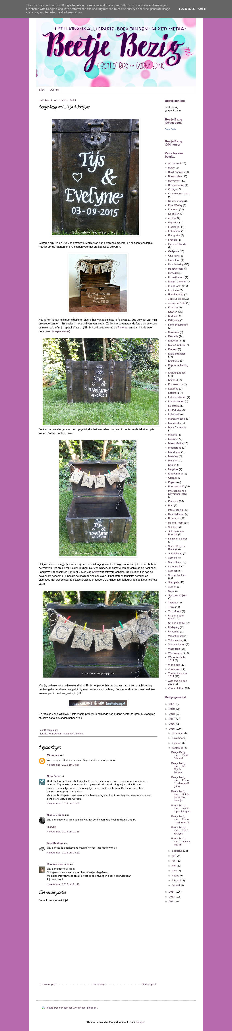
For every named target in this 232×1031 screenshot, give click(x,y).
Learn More (187, 8)
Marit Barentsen (177, 427)
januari (176, 885)
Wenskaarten (175, 653)
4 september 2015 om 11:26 (63, 831)
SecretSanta (175, 553)
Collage (172, 189)
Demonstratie (176, 200)
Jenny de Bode (176, 303)
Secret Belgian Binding (176, 548)
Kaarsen (173, 307)
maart (175, 875)
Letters (79, 733)
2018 (172, 713)
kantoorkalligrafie (178, 324)
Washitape (174, 648)
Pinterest (123, 327)
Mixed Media (175, 443)
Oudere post (149, 984)
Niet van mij (175, 473)
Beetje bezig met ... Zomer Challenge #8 (180, 819)
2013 (172, 896)
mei (174, 865)
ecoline (172, 218)
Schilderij (173, 527)
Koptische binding (178, 365)
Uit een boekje (176, 622)
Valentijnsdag (175, 640)
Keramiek (173, 332)
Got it (202, 8)
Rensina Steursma (58, 864)
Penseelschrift (176, 486)
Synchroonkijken (177, 595)
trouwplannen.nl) (60, 331)
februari (177, 880)
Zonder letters (176, 688)
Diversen (173, 209)
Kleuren (172, 349)
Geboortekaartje (177, 244)
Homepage (99, 984)
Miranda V (53, 755)
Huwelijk (173, 272)
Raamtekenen (176, 514)
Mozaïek (173, 456)
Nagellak (173, 469)
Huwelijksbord (176, 277)
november (178, 737)
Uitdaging (173, 627)
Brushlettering (176, 185)
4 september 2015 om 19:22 (63, 852)
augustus (177, 850)
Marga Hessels (176, 418)
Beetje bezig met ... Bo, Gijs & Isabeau (178, 768)
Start (41, 89)
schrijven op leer (177, 538)
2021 (172, 704)
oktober (176, 743)
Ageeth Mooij (55, 843)
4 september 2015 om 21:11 (63, 884)
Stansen (173, 570)
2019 (172, 708)
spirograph (174, 566)
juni (174, 860)
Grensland (174, 260)
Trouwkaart (174, 611)
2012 (172, 901)
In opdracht (69, 733)
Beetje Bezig (170, 129)
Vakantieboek (176, 635)
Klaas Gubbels (176, 344)
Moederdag (174, 447)
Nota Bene (53, 776)
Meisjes (172, 439)
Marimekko (174, 423)
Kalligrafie (173, 320)
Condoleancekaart (178, 193)
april (175, 870)
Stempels (173, 582)
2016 (172, 723)
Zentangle (174, 669)
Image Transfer (177, 281)
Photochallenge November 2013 (177, 492)
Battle (171, 167)
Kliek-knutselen (177, 353)
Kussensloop (175, 384)
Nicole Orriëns (56, 814)
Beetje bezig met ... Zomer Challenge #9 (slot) (180, 782)
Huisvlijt (51, 826)
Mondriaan (174, 452)
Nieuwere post (48, 984)
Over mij (54, 89)
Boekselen (174, 180)
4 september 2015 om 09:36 (63, 764)
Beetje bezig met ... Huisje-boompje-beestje (180, 796)
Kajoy (95, 571)
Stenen (172, 586)
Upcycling (173, 631)
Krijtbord (173, 379)
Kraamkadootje (177, 372)
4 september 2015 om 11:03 (63, 803)
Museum (173, 460)
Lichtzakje (174, 405)
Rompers (173, 518)
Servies (172, 557)
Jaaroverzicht (176, 298)
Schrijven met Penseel (176, 533)
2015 (172, 728)
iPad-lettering (175, 294)
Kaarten (172, 311)
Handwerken (55, 733)
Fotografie (174, 235)
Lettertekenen (176, 401)
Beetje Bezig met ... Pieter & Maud (180, 755)
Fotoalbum (174, 231)
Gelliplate (173, 251)
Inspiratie (173, 290)
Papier (172, 482)
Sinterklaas (174, 562)
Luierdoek (174, 414)
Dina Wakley (175, 205)
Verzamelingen (176, 644)
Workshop (174, 664)
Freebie (172, 239)
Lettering (173, 388)
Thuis (171, 606)
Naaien (172, 464)
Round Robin (175, 522)
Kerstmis (173, 336)
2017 (172, 718)
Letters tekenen (177, 397)
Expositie (173, 222)
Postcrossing (175, 509)
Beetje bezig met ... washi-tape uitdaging (180, 808)
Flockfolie (173, 226)
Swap (171, 591)
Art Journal (174, 163)
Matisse (172, 434)
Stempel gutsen (177, 575)
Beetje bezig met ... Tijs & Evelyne (179, 830)
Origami (172, 477)
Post (170, 505)
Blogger (140, 1021)
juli (174, 855)
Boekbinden (175, 176)
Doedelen (173, 213)
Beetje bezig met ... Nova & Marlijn (180, 841)
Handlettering (176, 264)
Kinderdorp (174, 340)
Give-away (174, 255)
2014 (172, 891)
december (178, 733)
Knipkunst (173, 360)
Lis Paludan (175, 410)
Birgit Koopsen (176, 171)
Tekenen (173, 602)
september (178, 747)
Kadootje (173, 315)
